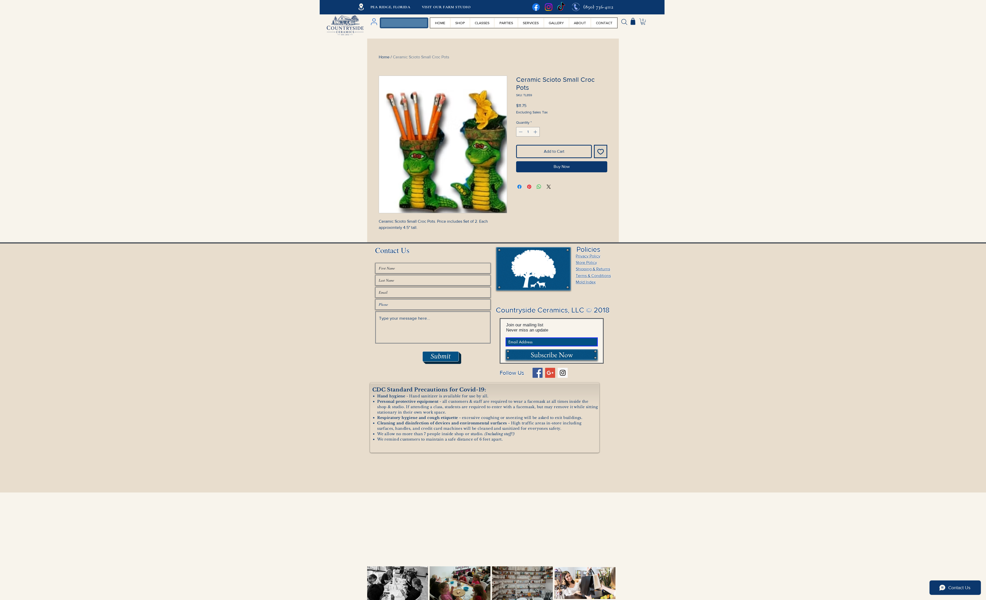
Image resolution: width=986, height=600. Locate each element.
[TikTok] (561, 7)
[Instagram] (549, 7)
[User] (374, 22)
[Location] (361, 7)
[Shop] (633, 21)
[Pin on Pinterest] (529, 187)
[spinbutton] (528, 131)
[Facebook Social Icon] (538, 373)
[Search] (624, 21)
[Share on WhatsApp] (539, 187)
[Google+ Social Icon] (550, 373)
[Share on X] (549, 187)
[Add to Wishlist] (600, 151)
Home (384, 57)
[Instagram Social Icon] (563, 373)
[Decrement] (520, 131)
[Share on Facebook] (519, 187)
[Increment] (536, 131)
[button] (643, 22)
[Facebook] (536, 7)
